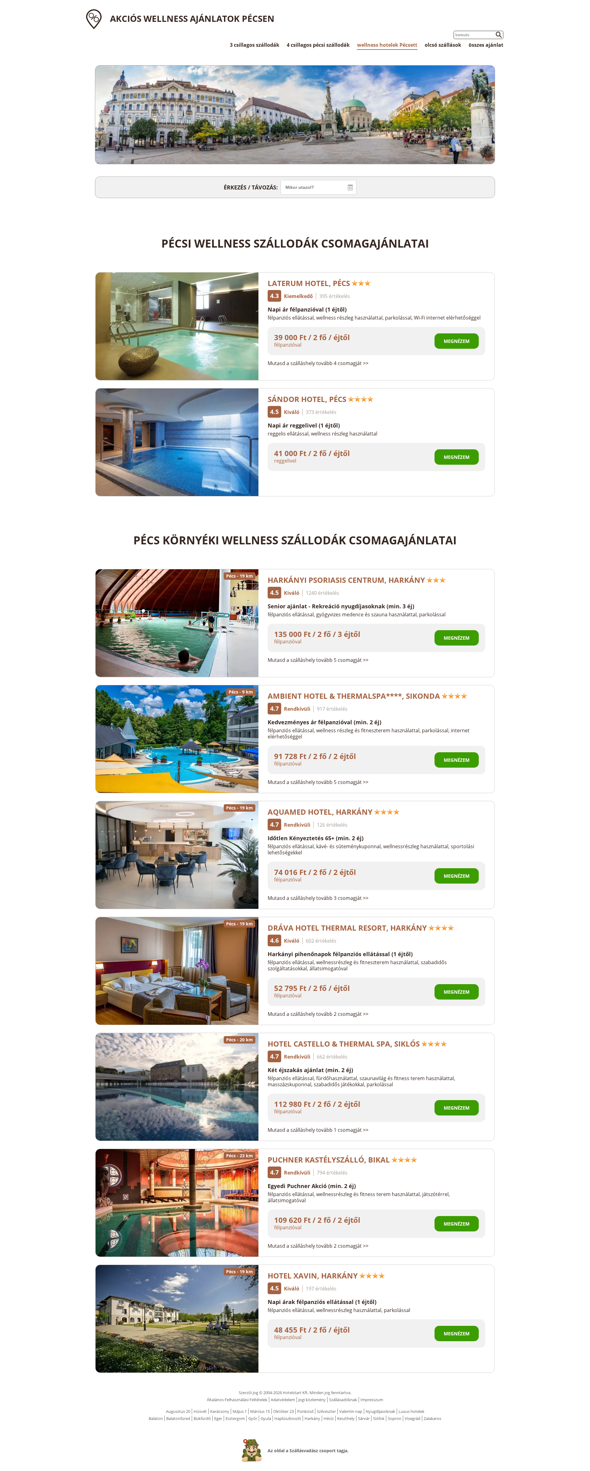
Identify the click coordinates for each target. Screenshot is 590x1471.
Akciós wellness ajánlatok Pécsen (192, 18)
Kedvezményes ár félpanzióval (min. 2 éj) (324, 722)
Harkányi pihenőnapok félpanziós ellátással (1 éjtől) (340, 954)
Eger (218, 1418)
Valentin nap (350, 1411)
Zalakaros (432, 1418)
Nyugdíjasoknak (380, 1411)
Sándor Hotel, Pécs (307, 399)
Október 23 (283, 1411)
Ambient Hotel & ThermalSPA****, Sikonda (354, 696)
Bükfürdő (202, 1418)
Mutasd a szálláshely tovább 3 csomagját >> (318, 898)
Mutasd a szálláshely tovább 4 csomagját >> (318, 363)
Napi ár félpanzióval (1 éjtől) (307, 309)
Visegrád (412, 1418)
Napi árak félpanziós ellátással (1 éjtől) (322, 1302)
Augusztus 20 (178, 1411)
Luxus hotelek (411, 1411)
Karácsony (219, 1411)
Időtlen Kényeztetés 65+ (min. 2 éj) (316, 838)
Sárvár (364, 1418)
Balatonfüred (178, 1418)
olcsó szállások (443, 45)
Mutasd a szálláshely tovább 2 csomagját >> (318, 1014)
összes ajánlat (486, 45)
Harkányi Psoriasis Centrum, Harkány (346, 580)
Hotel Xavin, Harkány (313, 1275)
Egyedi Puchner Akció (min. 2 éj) (312, 1186)
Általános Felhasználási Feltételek (237, 1399)
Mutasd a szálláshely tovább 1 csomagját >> (318, 1130)
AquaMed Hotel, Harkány (320, 812)
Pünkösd (305, 1411)
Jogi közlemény (312, 1399)
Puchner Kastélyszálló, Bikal (329, 1160)
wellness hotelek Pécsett (387, 45)
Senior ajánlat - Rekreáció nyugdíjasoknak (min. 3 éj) (341, 606)
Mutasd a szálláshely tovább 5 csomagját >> (318, 660)
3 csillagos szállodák (254, 45)
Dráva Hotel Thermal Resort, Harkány (347, 928)
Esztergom (235, 1418)
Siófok (378, 1418)
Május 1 (240, 1411)
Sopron (394, 1418)
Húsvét (200, 1411)
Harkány (312, 1418)
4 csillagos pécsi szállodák (318, 45)
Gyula (266, 1418)
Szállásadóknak (343, 1399)
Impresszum (371, 1399)
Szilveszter (326, 1411)
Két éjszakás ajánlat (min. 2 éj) (310, 1070)
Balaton (156, 1418)
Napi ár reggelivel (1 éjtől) (304, 425)
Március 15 (260, 1411)
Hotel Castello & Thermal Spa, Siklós (344, 1044)
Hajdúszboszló (287, 1418)
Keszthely (346, 1418)
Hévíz (329, 1418)
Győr (252, 1418)
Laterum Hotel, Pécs (309, 283)
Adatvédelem (283, 1399)
